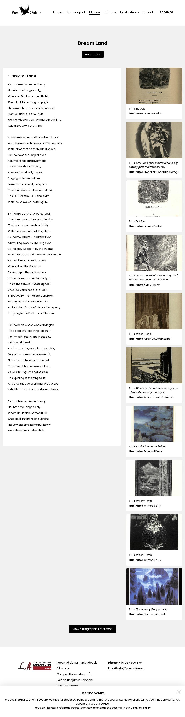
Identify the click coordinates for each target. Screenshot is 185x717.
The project (76, 12)
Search (148, 12)
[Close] (179, 691)
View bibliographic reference (92, 629)
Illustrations (129, 12)
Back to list (92, 54)
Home (58, 12)
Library (94, 12)
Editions (110, 12)
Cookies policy (140, 708)
